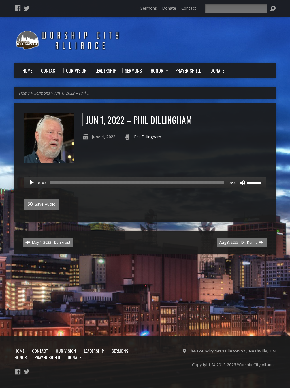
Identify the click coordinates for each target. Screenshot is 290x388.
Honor (20, 357)
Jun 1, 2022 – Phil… (71, 93)
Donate (169, 8)
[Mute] (242, 182)
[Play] (32, 182)
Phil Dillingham (147, 136)
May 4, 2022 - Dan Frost (50, 242)
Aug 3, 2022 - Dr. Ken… (238, 242)
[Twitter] (26, 8)
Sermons (148, 8)
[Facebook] (17, 8)
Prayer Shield (47, 357)
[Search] (273, 8)
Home (24, 93)
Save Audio (45, 204)
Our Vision (66, 350)
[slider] (255, 182)
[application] (145, 182)
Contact (188, 8)
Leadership (94, 350)
